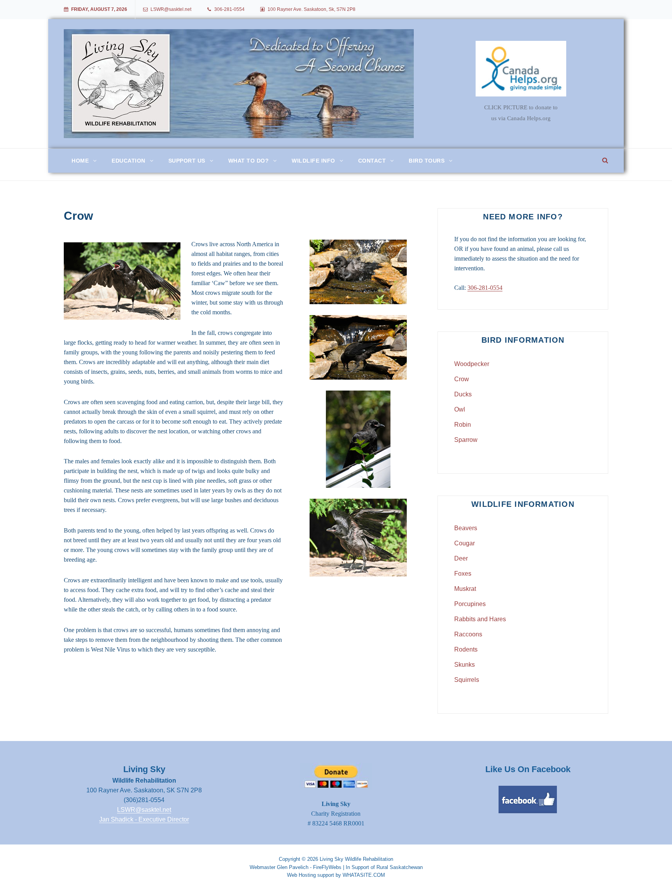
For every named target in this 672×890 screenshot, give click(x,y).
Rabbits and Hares (480, 619)
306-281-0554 (229, 9)
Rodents (466, 649)
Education (128, 161)
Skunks (464, 664)
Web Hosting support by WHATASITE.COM (336, 875)
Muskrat (465, 588)
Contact (372, 161)
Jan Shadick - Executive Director (144, 819)
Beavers (465, 528)
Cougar (464, 543)
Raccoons (468, 634)
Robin (462, 424)
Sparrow (466, 439)
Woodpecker (471, 364)
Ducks (463, 394)
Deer (461, 558)
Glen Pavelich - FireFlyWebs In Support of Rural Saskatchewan (350, 867)
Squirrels (466, 679)
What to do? (248, 161)
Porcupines (470, 604)
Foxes (462, 573)
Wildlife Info (313, 161)
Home (80, 161)
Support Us (186, 161)
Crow (461, 379)
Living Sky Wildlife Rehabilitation (356, 859)
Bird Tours (426, 161)
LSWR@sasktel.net (170, 9)
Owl (459, 409)
